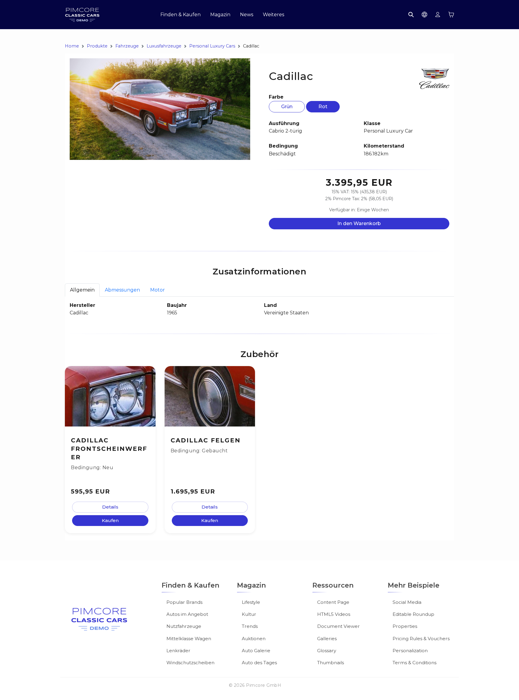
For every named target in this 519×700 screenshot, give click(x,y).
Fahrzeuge (127, 46)
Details (110, 507)
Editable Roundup (413, 614)
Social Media (407, 602)
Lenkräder (178, 650)
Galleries (327, 638)
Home (72, 46)
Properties (405, 626)
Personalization (410, 650)
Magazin (220, 14)
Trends (250, 626)
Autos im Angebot (187, 614)
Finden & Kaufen (180, 14)
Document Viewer (338, 626)
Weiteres (273, 14)
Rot (322, 106)
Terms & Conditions (414, 662)
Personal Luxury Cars (212, 46)
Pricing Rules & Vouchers (421, 638)
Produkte (97, 46)
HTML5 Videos (333, 614)
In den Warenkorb (359, 223)
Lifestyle (251, 602)
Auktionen (254, 638)
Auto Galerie (256, 650)
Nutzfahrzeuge (183, 626)
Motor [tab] (157, 290)
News (246, 14)
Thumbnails (330, 662)
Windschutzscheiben (190, 662)
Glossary (326, 650)
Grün (287, 106)
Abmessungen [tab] (122, 290)
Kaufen (110, 520)
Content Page (333, 602)
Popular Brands (184, 602)
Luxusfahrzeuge (164, 46)
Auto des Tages (259, 662)
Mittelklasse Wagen (188, 638)
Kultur (249, 614)
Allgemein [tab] (82, 290)
